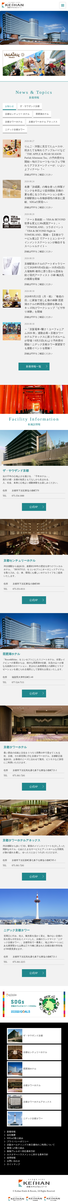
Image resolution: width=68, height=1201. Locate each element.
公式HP (33, 507)
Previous (5, 28)
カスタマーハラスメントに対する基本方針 (27, 1154)
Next (62, 28)
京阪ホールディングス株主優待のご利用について (31, 1144)
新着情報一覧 (33, 366)
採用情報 (11, 1157)
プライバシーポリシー (18, 1141)
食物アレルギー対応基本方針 (21, 1151)
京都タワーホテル (32, 1085)
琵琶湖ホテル (29, 1069)
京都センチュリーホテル (35, 1052)
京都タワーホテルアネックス (37, 1102)
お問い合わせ (13, 1161)
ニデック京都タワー (33, 1118)
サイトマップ (13, 1164)
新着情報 (11, 1131)
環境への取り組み (15, 1148)
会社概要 (11, 1135)
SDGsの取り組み (15, 1138)
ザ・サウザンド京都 (33, 1036)
